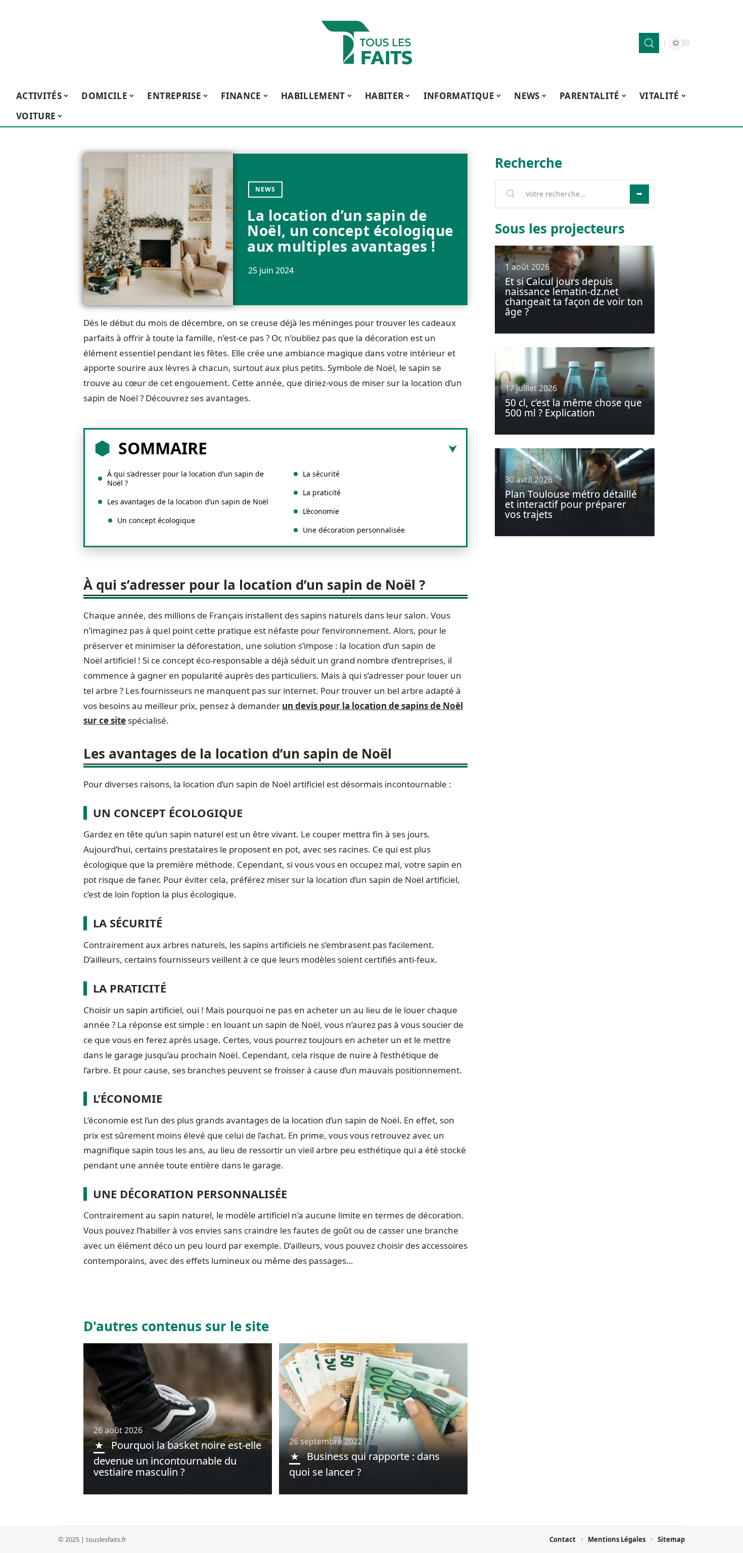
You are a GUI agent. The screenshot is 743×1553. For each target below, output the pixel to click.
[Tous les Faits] (371, 43)
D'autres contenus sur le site (176, 1326)
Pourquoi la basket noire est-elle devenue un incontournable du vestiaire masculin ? (177, 1458)
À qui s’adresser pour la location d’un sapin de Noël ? (185, 478)
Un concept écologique (156, 520)
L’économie (321, 511)
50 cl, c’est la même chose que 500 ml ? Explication (573, 407)
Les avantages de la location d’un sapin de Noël (187, 501)
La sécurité (322, 474)
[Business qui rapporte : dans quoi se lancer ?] (373, 1418)
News (265, 189)
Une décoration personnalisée (354, 530)
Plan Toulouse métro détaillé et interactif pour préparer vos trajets (571, 504)
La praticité (322, 492)
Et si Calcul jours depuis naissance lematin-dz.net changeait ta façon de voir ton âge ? (574, 296)
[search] (649, 43)
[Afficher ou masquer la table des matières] (332, 449)
